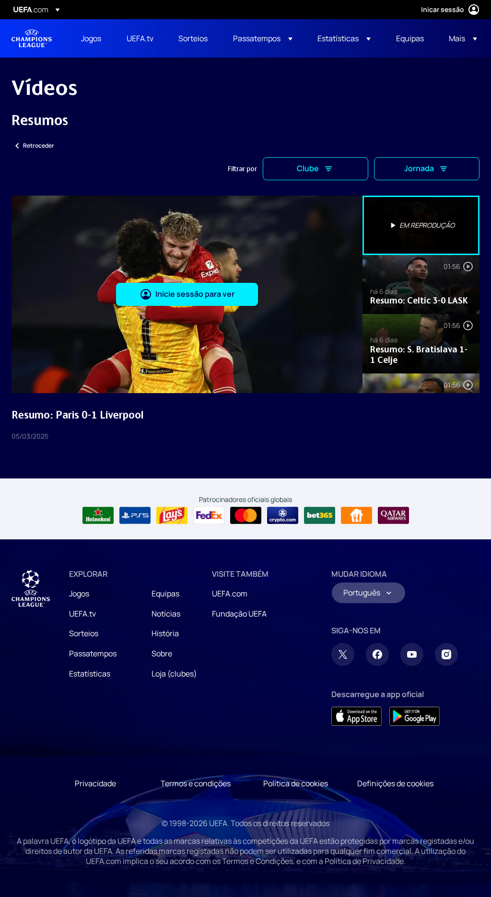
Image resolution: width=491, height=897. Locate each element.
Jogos (79, 593)
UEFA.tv (82, 613)
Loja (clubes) (174, 673)
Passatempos (93, 653)
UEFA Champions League (32, 38)
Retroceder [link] (38, 145)
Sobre (162, 653)
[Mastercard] (245, 515)
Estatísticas (89, 673)
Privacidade (95, 783)
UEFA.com (229, 593)
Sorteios (83, 633)
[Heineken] (98, 515)
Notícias (166, 613)
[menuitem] (92, 38)
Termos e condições (196, 783)
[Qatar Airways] (393, 515)
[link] (91, 38)
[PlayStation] (135, 515)
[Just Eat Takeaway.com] (356, 515)
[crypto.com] (282, 515)
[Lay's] (171, 515)
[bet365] (319, 515)
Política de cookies (295, 783)
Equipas (165, 593)
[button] (263, 38)
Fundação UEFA (239, 613)
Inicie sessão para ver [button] (194, 294)
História (165, 633)
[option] (420, 225)
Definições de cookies (395, 783)
